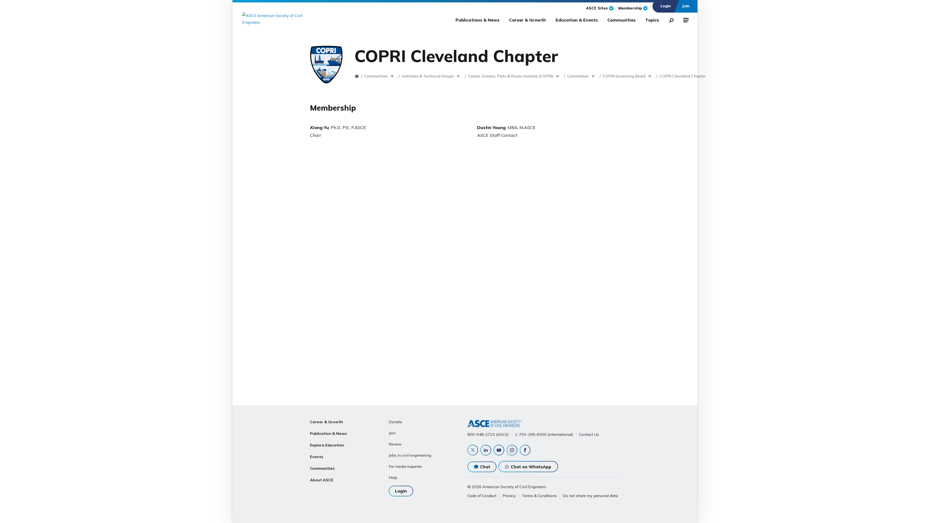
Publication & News (328, 433)
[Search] (670, 19)
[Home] (357, 76)
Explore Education (327, 445)
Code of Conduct (481, 495)
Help (393, 477)
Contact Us (589, 434)
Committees (578, 76)
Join (392, 433)
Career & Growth (527, 20)
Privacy (509, 495)
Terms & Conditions (539, 495)
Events (316, 456)
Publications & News (477, 20)
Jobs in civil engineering (410, 455)
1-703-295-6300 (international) (544, 434)
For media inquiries (405, 466)
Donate (395, 421)
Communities (621, 20)
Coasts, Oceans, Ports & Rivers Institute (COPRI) (510, 76)
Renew (395, 444)
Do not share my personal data (590, 495)
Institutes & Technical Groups (428, 76)
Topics (652, 20)
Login (401, 491)
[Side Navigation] (685, 19)
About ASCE (321, 479)
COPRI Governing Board (624, 76)
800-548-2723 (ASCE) (488, 434)
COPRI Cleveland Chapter (682, 76)
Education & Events (577, 20)
